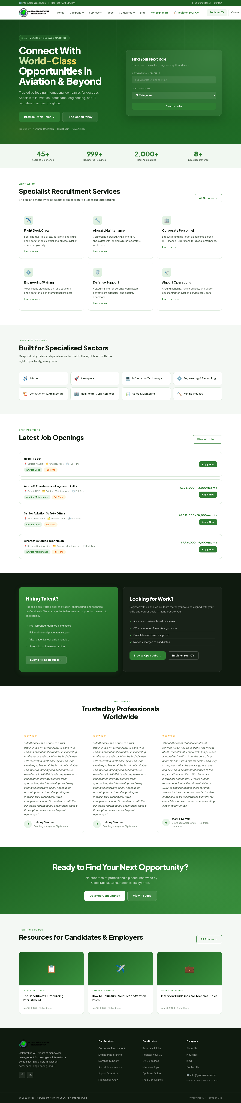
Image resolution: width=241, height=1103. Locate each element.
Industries (192, 1054)
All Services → (208, 198)
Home (60, 12)
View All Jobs (142, 895)
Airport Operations (109, 1073)
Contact (218, 3)
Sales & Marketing (140, 393)
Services (94, 12)
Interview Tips (151, 1067)
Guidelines (125, 12)
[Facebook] (22, 1075)
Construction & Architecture (43, 393)
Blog (143, 12)
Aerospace (84, 378)
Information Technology (143, 378)
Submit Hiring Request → (46, 659)
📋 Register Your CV (186, 12)
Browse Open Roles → (39, 117)
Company (75, 12)
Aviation (31, 378)
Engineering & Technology (196, 378)
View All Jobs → (207, 439)
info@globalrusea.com (34, 3)
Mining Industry (190, 393)
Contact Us (192, 1067)
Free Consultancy (201, 3)
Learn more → (32, 251)
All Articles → (209, 939)
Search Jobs (174, 106)
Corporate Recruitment (111, 1048)
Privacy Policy (196, 1097)
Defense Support (108, 1060)
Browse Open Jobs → (147, 655)
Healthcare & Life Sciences (94, 393)
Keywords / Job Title (146, 73)
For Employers (159, 12)
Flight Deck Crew (108, 1079)
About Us (191, 1048)
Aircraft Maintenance (110, 1067)
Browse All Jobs (152, 1048)
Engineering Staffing (110, 1054)
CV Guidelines (151, 1060)
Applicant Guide (152, 1073)
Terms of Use (214, 1097)
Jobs (110, 12)
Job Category (141, 88)
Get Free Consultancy (105, 895)
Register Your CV (183, 655)
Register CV (217, 12)
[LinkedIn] (30, 1075)
